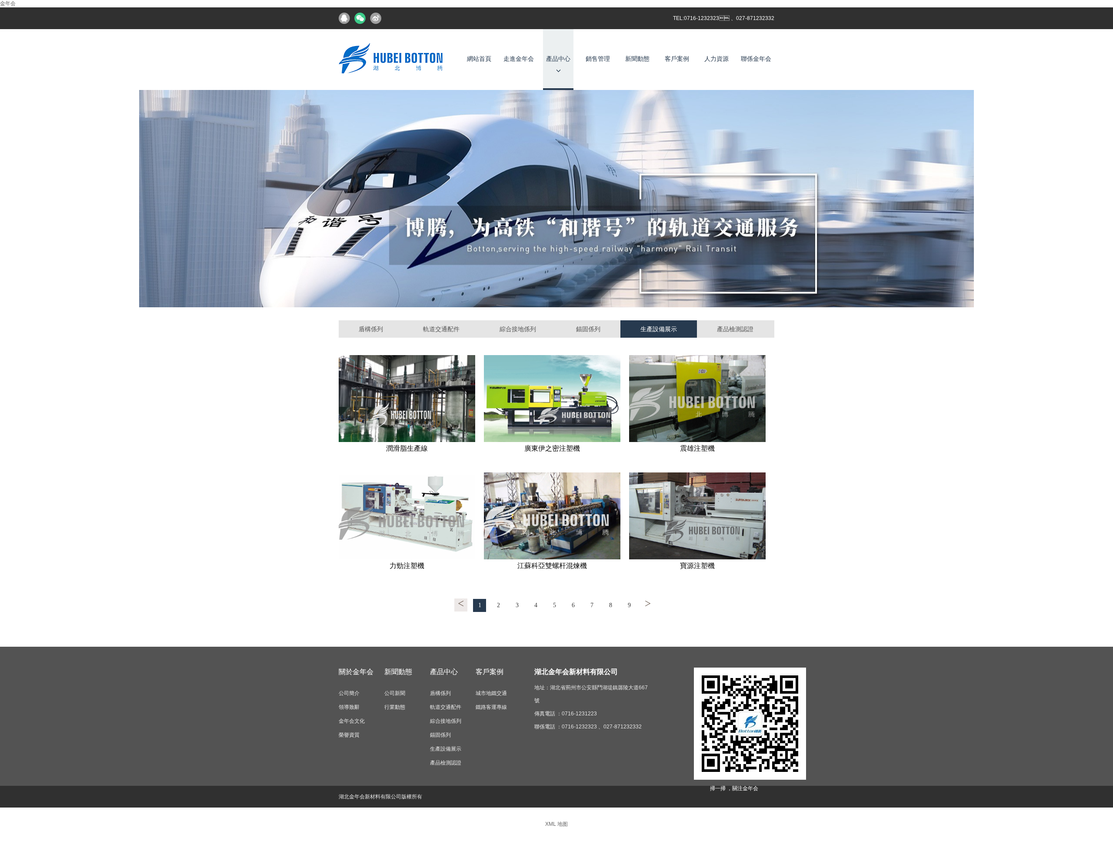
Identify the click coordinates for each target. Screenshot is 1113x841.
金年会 (8, 3)
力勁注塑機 (407, 565)
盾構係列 (371, 329)
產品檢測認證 (735, 329)
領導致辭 (349, 707)
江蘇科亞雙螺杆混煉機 (552, 565)
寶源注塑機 (697, 565)
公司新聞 (394, 693)
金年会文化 (352, 721)
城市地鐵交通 (491, 693)
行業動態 (394, 707)
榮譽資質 (349, 735)
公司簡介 (349, 693)
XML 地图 (556, 824)
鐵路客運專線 (491, 707)
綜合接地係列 (518, 329)
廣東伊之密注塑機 (552, 448)
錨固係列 (588, 329)
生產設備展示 (658, 329)
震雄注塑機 (697, 448)
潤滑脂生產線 (407, 448)
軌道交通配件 (441, 329)
